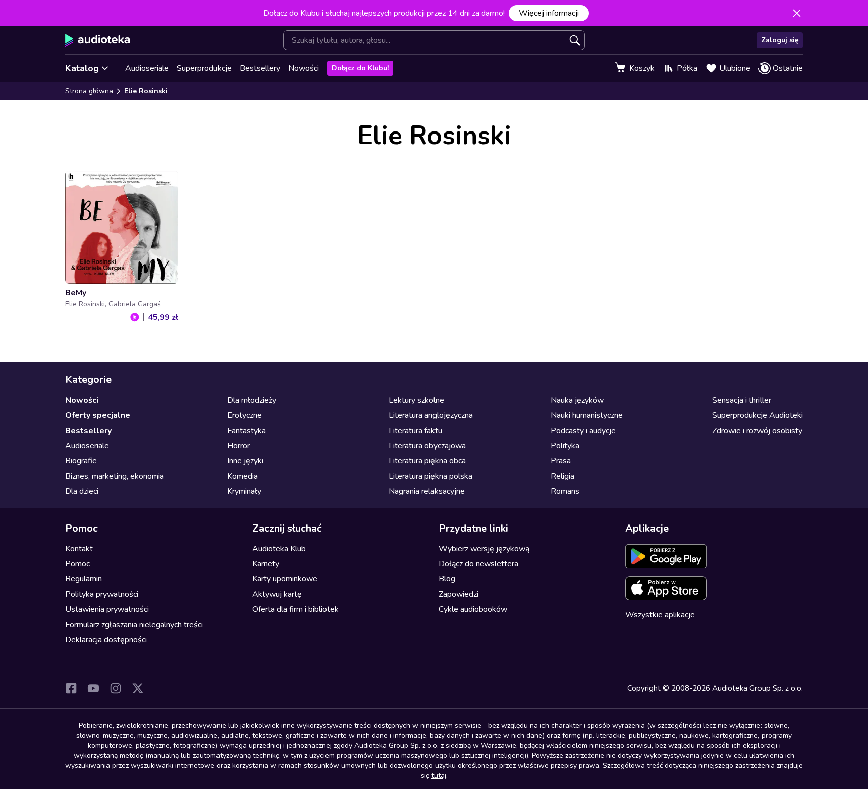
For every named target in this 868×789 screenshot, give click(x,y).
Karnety (265, 563)
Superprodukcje (204, 68)
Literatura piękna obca (427, 460)
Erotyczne (244, 415)
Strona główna (89, 91)
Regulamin (83, 578)
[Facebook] (71, 688)
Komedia (242, 476)
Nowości (303, 68)
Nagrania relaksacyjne (427, 491)
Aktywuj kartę (277, 594)
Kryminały (244, 491)
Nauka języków (577, 400)
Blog (447, 578)
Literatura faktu (415, 430)
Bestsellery (260, 68)
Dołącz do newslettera (478, 563)
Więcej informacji (549, 13)
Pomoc (77, 563)
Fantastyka (246, 430)
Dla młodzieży (251, 400)
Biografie (81, 460)
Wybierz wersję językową (484, 548)
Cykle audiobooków (473, 609)
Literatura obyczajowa (427, 445)
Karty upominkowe (284, 578)
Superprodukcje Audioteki (757, 415)
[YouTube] (93, 688)
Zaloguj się (780, 40)
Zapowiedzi (458, 594)
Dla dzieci (81, 491)
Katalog (82, 68)
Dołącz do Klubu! (360, 68)
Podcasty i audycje (583, 430)
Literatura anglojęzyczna (431, 415)
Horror (238, 445)
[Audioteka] (97, 40)
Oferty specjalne (97, 415)
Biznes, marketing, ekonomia (114, 476)
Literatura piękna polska (430, 476)
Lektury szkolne (416, 400)
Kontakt (79, 548)
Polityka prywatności (101, 594)
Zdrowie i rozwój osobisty (757, 430)
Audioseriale (147, 68)
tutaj (438, 775)
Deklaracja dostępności (106, 639)
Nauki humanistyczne (587, 415)
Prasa (561, 460)
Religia (562, 476)
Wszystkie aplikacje (660, 614)
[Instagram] (116, 688)
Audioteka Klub (279, 548)
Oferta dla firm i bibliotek (295, 609)
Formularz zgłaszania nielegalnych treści (134, 624)
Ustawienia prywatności (107, 609)
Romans (565, 491)
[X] (138, 688)
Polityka (565, 445)
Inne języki (245, 460)
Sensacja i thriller (741, 400)
